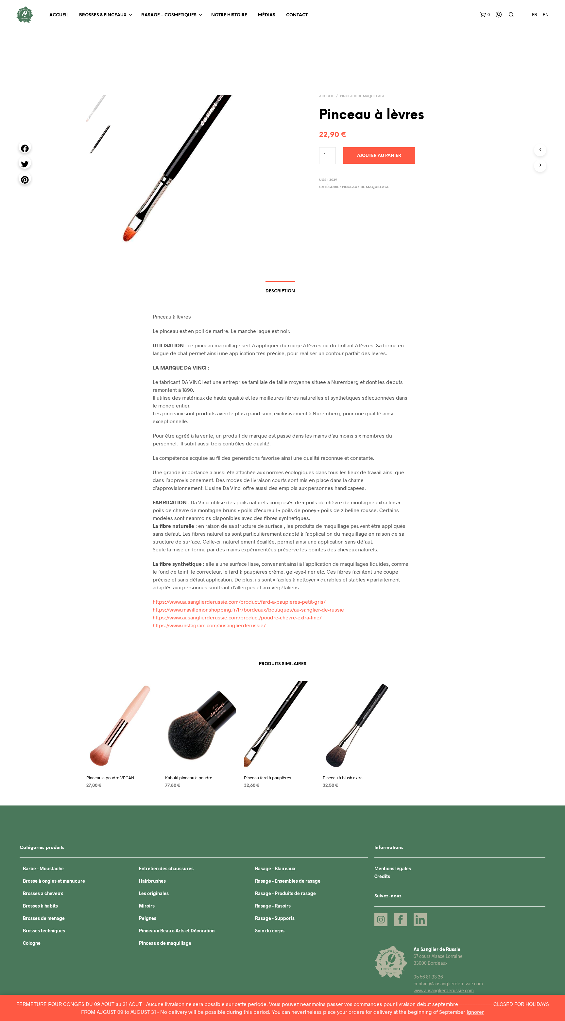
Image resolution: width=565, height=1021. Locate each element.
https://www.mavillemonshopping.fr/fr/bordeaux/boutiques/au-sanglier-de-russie (248, 609)
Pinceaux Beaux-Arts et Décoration (176, 930)
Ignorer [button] (475, 1012)
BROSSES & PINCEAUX (103, 15)
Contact (297, 15)
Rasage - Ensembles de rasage (287, 881)
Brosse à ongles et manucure (54, 881)
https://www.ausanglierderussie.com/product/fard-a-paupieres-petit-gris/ (239, 601)
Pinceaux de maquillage (362, 96)
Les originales (154, 893)
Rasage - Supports (275, 918)
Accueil (58, 15)
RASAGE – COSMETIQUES (169, 15)
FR (534, 14)
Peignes (147, 918)
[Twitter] (25, 162)
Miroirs (147, 906)
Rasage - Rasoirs (273, 906)
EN (546, 14)
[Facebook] (25, 147)
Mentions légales (392, 868)
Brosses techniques (44, 930)
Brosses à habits (40, 906)
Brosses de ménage (44, 918)
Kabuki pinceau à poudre (188, 777)
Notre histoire (229, 15)
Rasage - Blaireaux (275, 868)
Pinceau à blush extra (343, 777)
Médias (266, 15)
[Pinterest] (25, 178)
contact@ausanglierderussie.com (448, 983)
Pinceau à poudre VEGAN (110, 777)
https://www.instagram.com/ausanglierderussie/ (209, 625)
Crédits (382, 876)
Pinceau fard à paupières (267, 777)
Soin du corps (269, 930)
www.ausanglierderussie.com (444, 990)
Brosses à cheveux (43, 893)
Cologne (32, 943)
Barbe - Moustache (43, 868)
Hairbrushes (152, 881)
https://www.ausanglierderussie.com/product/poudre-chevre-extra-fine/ (237, 617)
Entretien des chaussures (166, 868)
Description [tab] (280, 291)
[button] (485, 14)
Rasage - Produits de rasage (285, 893)
